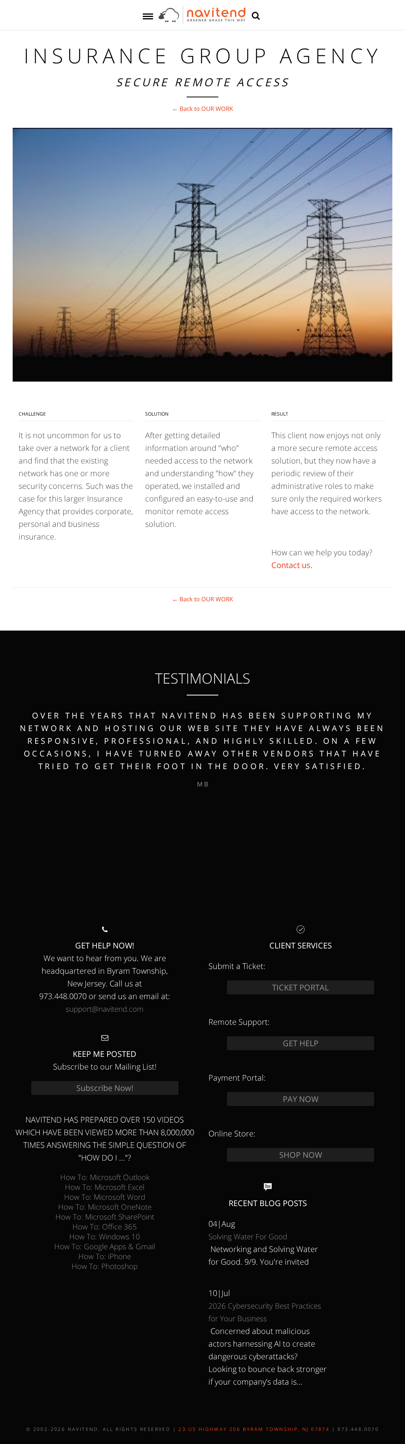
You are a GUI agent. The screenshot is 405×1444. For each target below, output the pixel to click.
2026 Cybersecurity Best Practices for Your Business (264, 1312)
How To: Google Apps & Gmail (104, 1246)
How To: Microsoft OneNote (104, 1207)
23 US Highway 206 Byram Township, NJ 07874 (253, 1429)
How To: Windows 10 (104, 1236)
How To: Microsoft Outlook (105, 1177)
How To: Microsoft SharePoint (104, 1217)
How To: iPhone (104, 1256)
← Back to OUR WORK (202, 108)
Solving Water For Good (247, 1236)
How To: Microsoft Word (104, 1197)
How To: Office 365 (104, 1226)
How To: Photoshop (105, 1266)
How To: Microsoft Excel (104, 1187)
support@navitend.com (105, 1009)
